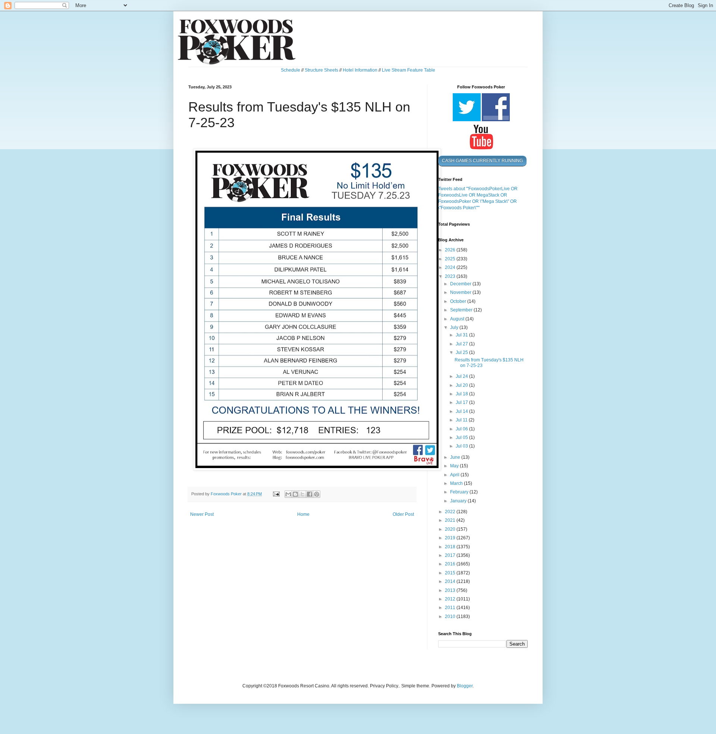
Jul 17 (462, 402)
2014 (450, 581)
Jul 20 (462, 385)
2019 (450, 537)
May (455, 465)
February (460, 492)
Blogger (464, 685)
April (455, 474)
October (458, 301)
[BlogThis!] (295, 494)
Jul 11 (462, 420)
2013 (450, 590)
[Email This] (288, 494)
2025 (450, 258)
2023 (450, 276)
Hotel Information (360, 70)
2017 (450, 555)
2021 (450, 520)
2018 (450, 546)
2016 (450, 564)
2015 (450, 572)
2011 (450, 607)
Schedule (290, 70)
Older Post (403, 514)
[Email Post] (276, 494)
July (454, 327)
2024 (450, 267)
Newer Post (202, 514)
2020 (450, 529)
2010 (450, 616)
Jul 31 (462, 335)
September (462, 310)
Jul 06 (462, 429)
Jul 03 (462, 446)
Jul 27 (462, 343)
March (457, 483)
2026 (450, 249)
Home (303, 514)
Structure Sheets (321, 70)
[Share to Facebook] (309, 494)
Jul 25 (462, 352)
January (459, 501)
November (461, 292)
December (461, 283)
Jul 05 (462, 437)
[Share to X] (302, 494)
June (455, 457)
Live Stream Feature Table (408, 70)
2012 (450, 599)
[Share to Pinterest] (316, 494)
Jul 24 (462, 376)
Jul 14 (462, 411)
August (457, 318)
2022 (450, 511)
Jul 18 (462, 393)
